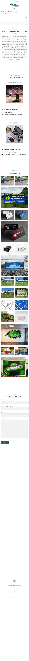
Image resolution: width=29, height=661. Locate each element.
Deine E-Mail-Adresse (7, 406)
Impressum (14, 597)
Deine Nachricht (6, 419)
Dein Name (4, 399)
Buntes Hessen (9, 11)
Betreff (3, 412)
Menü (26, 17)
